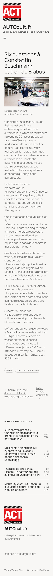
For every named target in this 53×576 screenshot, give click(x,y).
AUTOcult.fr (17, 26)
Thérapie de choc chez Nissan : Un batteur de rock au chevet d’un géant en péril (22, 471)
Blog (17, 114)
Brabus (9, 370)
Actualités (9, 114)
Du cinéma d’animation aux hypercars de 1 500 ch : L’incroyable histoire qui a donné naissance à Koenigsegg (20, 453)
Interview (24, 114)
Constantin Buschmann (28, 370)
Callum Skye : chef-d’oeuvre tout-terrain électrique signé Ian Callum (18, 393)
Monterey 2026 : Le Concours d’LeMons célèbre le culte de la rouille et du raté (22, 486)
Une (31, 114)
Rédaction (17, 110)
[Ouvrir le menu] (4, 38)
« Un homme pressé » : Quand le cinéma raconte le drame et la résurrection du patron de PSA (21, 434)
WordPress (44, 570)
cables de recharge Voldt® (20, 553)
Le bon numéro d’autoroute (42, 392)
